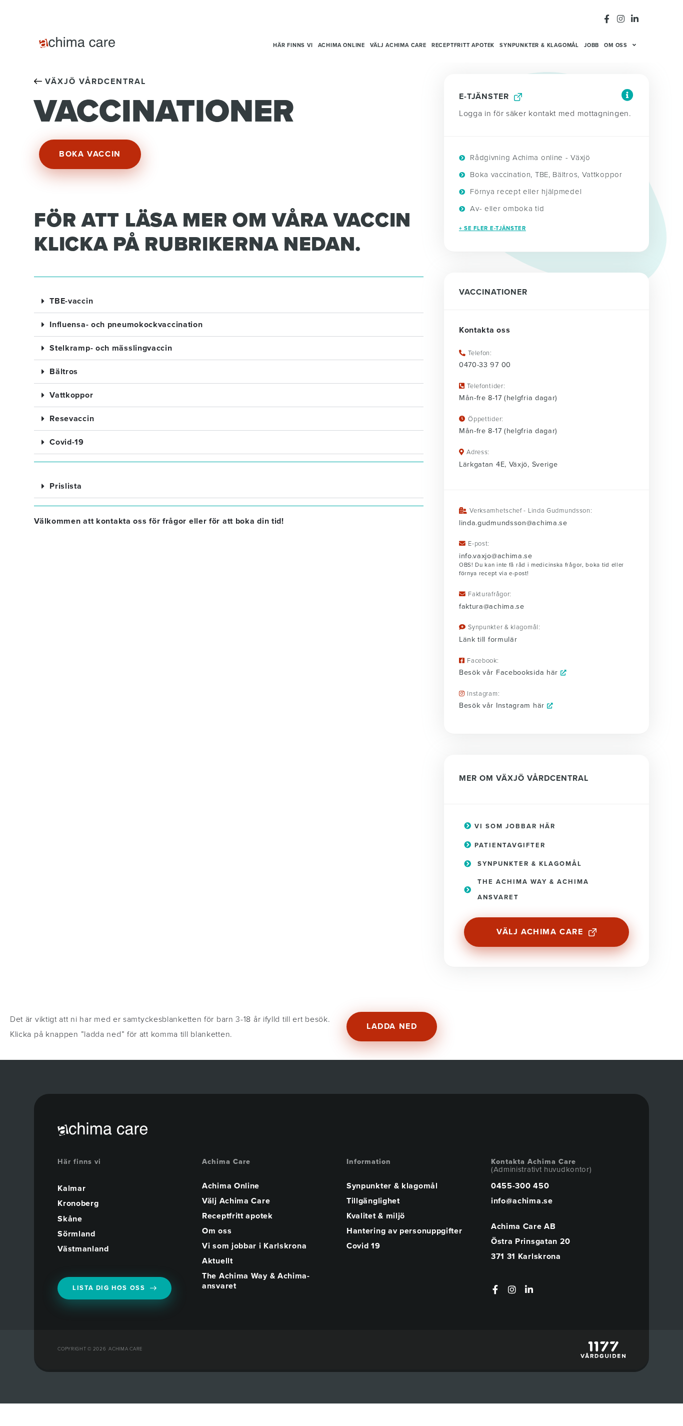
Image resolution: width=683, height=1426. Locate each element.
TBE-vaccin (71, 301)
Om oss (616, 45)
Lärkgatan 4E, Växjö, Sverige (508, 464)
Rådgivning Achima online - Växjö (529, 157)
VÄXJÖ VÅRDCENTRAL (94, 82)
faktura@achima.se (491, 606)
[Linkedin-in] (635, 19)
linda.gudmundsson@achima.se (513, 523)
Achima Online (341, 45)
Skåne (70, 1219)
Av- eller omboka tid (506, 208)
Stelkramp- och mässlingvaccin (111, 348)
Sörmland (77, 1234)
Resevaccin (72, 419)
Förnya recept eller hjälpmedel (525, 191)
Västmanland (83, 1249)
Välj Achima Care (398, 45)
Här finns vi (293, 45)
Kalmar (72, 1188)
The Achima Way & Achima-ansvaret (256, 1281)
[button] (229, 301)
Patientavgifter (509, 845)
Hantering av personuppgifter (404, 1231)
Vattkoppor (71, 395)
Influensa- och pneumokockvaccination (126, 325)
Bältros (64, 372)
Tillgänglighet (373, 1201)
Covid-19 (67, 442)
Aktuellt (217, 1261)
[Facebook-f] (607, 19)
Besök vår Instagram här (503, 705)
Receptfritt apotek (463, 45)
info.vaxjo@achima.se (495, 556)
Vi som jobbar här (514, 826)
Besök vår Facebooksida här (509, 672)
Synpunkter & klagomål (539, 45)
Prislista (66, 486)
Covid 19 (363, 1246)
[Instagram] (621, 19)
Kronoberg (78, 1203)
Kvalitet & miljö (375, 1216)
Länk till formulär (488, 639)
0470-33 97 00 (485, 365)
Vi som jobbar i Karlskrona (254, 1246)
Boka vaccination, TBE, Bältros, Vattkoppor (545, 174)
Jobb (591, 45)
